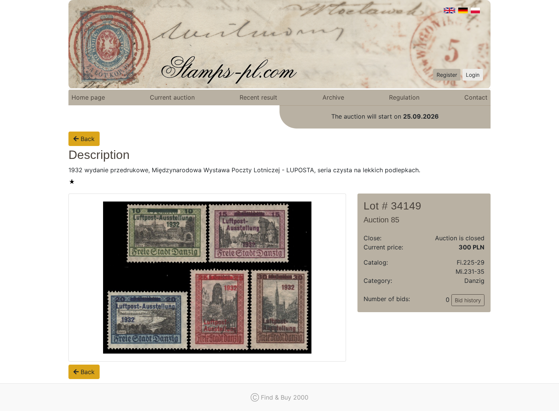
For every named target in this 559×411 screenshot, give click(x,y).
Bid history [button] (468, 300)
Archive (333, 97)
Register (447, 74)
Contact (476, 97)
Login (473, 74)
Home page (88, 97)
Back (87, 139)
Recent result (258, 97)
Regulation (404, 97)
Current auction (172, 97)
